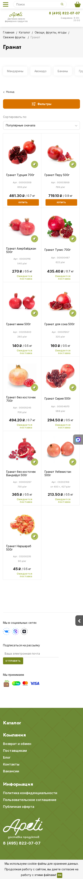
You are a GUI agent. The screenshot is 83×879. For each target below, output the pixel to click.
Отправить (13, 661)
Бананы (63, 71)
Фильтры (44, 104)
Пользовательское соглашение (29, 800)
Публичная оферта (18, 807)
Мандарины (15, 71)
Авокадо (40, 71)
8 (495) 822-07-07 (64, 13)
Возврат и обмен (17, 744)
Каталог (12, 723)
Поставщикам (15, 751)
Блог (7, 757)
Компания (14, 735)
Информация (18, 784)
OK (59, 875)
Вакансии (11, 771)
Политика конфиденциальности (30, 793)
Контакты (11, 764)
